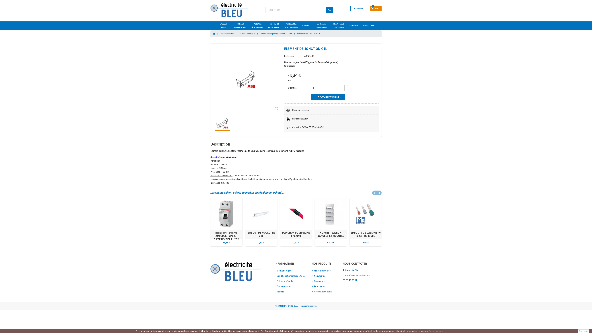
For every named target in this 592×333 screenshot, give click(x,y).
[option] (226, 222)
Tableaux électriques (257, 26)
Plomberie (354, 26)
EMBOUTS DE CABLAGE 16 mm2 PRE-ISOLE (366, 234)
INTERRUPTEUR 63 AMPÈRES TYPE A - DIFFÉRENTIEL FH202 (226, 236)
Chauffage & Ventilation (338, 26)
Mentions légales (284, 270)
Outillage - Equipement (322, 26)
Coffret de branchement (274, 26)
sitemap (280, 291)
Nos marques (320, 281)
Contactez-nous (284, 286)
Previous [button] (374, 193)
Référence (289, 56)
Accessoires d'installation (291, 26)
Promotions (319, 286)
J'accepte (583, 331)
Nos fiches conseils (323, 291)
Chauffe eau (368, 26)
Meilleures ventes (322, 270)
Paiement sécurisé (285, 281)
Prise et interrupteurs (240, 26)
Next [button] (379, 193)
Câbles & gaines (223, 26)
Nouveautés (319, 276)
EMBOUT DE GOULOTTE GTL (261, 234)
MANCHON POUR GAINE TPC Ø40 (296, 234)
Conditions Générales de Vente (291, 276)
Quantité (292, 88)
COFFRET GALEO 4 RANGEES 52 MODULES (330, 234)
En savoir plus (436, 331)
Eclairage (306, 26)
